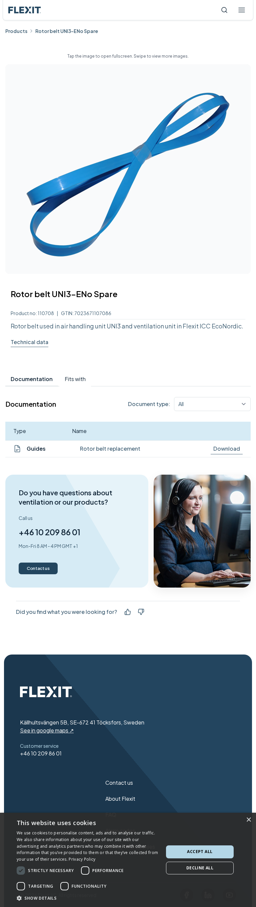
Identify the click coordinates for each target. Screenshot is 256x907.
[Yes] (127, 612)
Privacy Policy (82, 859)
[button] (88, 898)
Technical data (29, 341)
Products (16, 31)
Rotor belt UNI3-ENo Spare (66, 31)
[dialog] (128, 860)
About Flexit (120, 798)
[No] (141, 612)
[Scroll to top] (24, 10)
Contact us (38, 568)
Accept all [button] (199, 851)
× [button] (248, 819)
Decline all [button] (199, 868)
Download (226, 448)
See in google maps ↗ (47, 730)
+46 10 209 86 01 (49, 532)
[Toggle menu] (242, 10)
